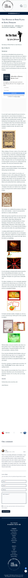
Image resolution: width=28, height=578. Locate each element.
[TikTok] (18, 13)
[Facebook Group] (13, 524)
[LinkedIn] (15, 524)
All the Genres (14, 540)
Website (4, 489)
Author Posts (12, 27)
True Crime (14, 538)
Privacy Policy (14, 556)
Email (4, 485)
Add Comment (6, 494)
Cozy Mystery (14, 533)
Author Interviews (14, 530)
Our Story (14, 553)
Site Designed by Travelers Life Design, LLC (14, 576)
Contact (14, 548)
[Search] (21, 6)
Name (4, 481)
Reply (24, 451)
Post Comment (6, 511)
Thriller (13, 537)
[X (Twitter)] (11, 13)
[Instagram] (12, 524)
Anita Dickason (5, 27)
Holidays (14, 542)
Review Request (14, 554)
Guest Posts (14, 532)
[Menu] (25, 6)
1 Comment (19, 27)
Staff (14, 549)
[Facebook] (9, 13)
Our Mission (14, 551)
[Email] (14, 13)
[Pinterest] (16, 13)
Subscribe (4, 378)
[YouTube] (19, 524)
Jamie (6, 450)
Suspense (14, 535)
